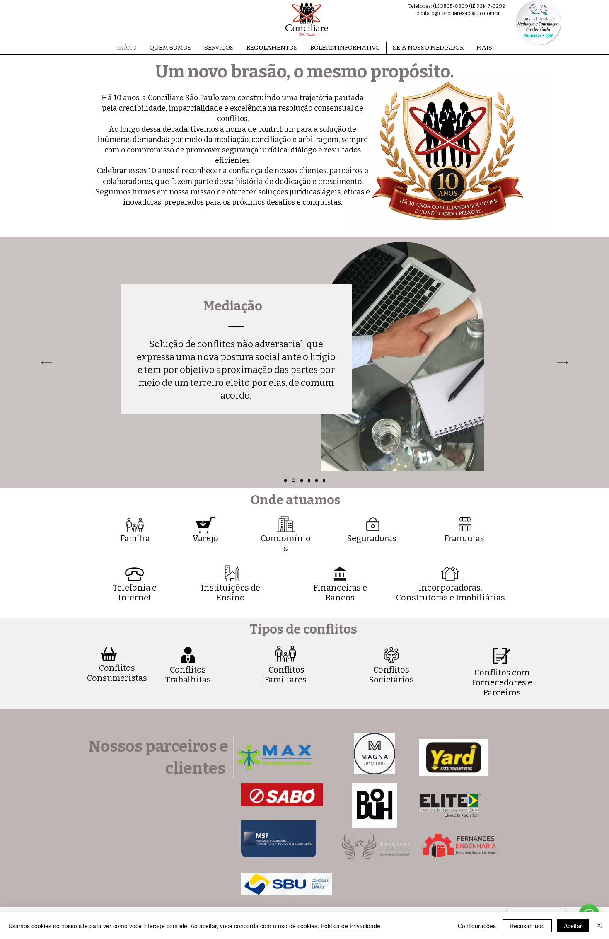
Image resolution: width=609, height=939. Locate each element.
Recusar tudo (527, 926)
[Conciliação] (309, 480)
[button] (219, 48)
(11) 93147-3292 (487, 6)
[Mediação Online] (301, 480)
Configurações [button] (477, 926)
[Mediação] (293, 480)
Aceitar (573, 926)
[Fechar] (599, 925)
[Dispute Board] (324, 480)
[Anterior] (46, 362)
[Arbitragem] (316, 480)
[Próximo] (562, 362)
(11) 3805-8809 (450, 6)
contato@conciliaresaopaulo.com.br (458, 13)
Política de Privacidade (350, 926)
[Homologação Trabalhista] (285, 480)
